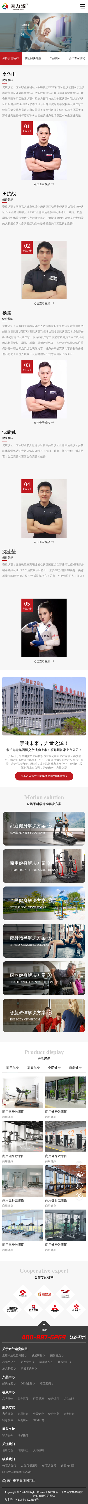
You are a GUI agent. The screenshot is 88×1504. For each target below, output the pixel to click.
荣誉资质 (55, 1355)
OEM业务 (26, 1383)
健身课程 (53, 1398)
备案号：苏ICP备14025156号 (22, 1499)
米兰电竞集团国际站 (21, 1480)
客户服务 (7, 1435)
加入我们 (7, 1368)
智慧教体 (7, 1420)
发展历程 (37, 1355)
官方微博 (50, 1465)
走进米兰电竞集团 (13, 1355)
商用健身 (12, 1068)
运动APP (69, 1398)
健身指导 (53, 1413)
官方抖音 (69, 1465)
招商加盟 (23, 1450)
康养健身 (75, 1068)
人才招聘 (38, 1450)
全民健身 (54, 1068)
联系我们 (63, 1362)
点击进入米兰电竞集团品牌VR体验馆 (43, 776)
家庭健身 (33, 1068)
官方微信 (10, 1465)
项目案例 (45, 1383)
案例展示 (23, 1420)
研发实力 (26, 1362)
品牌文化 (7, 1362)
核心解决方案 (33, 58)
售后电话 (7, 1450)
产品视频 (38, 1398)
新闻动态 (44, 1362)
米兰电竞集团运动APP (18, 1472)
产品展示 (55, 58)
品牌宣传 (7, 1398)
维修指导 (23, 1435)
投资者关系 (27, 1368)
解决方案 (7, 1383)
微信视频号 (30, 1465)
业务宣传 (23, 1398)
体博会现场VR (11, 58)
